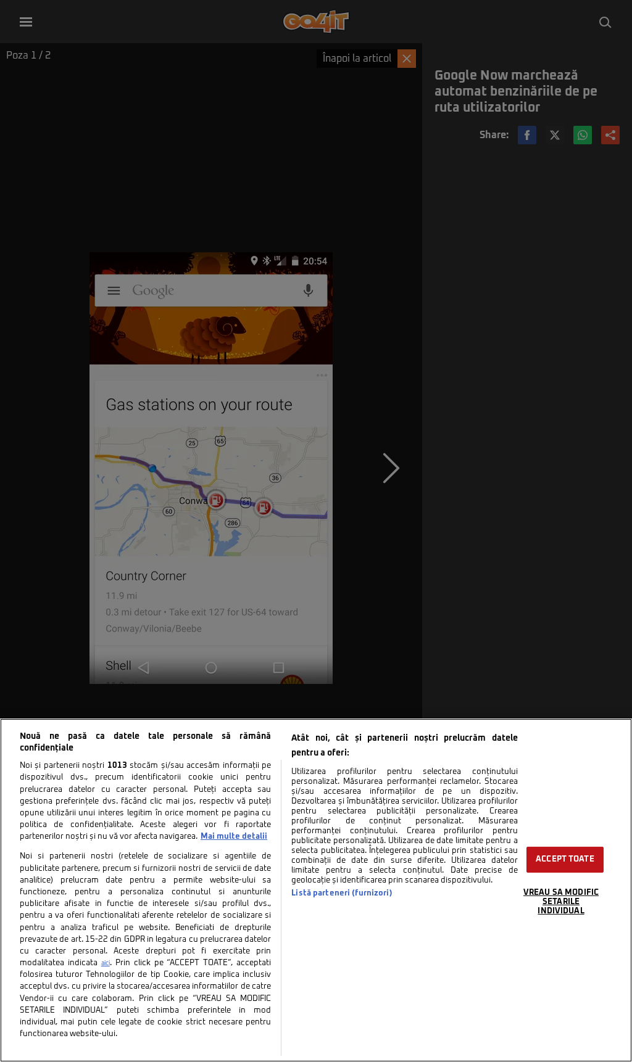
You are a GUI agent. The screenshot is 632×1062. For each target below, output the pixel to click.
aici (105, 963)
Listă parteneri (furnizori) (341, 893)
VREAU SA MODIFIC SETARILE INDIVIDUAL (561, 901)
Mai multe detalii (234, 837)
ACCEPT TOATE (565, 859)
